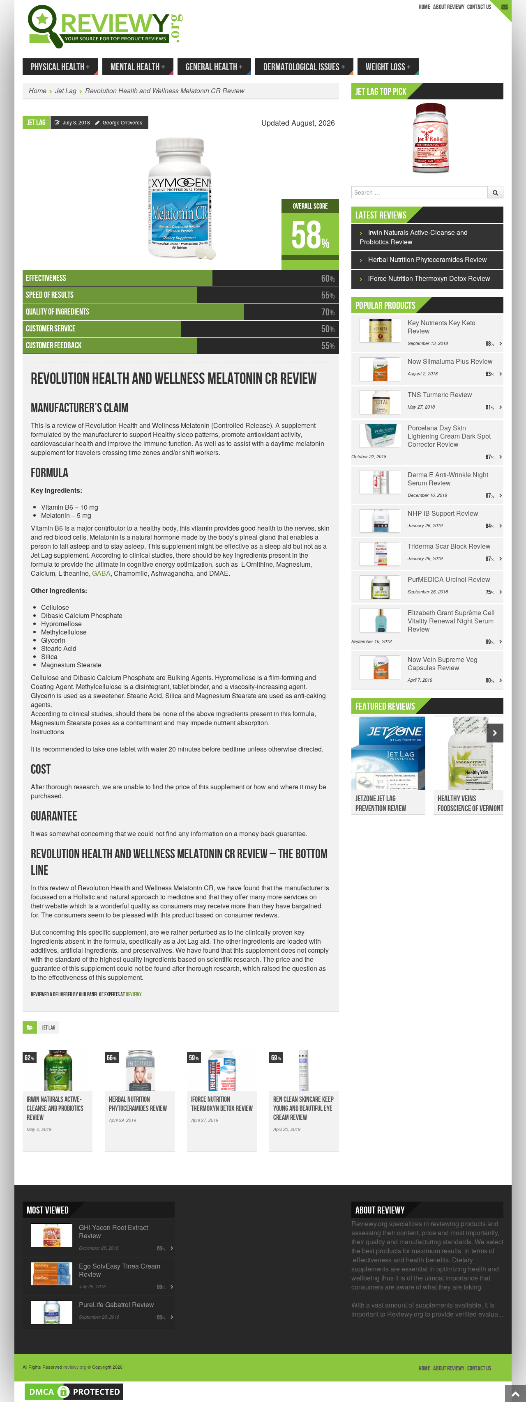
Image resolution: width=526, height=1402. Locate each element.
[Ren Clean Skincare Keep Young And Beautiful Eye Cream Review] (304, 1070)
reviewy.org (74, 1366)
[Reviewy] (105, 25)
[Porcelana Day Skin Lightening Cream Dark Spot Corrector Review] (379, 435)
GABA (101, 573)
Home (424, 7)
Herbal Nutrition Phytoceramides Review (138, 1104)
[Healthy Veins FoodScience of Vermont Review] (471, 758)
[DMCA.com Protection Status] (74, 1390)
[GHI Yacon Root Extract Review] (50, 1235)
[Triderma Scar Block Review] (379, 553)
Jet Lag (65, 90)
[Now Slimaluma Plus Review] (379, 369)
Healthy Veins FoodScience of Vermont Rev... (470, 808)
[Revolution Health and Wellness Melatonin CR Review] (181, 194)
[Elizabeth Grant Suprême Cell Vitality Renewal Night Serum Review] (379, 620)
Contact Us (479, 7)
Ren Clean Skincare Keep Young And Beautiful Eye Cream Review (303, 1108)
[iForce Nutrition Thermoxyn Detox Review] (222, 1070)
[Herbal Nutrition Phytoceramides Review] (140, 1070)
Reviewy (134, 994)
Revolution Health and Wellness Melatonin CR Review (165, 90)
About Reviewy (448, 7)
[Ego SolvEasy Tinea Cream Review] (50, 1273)
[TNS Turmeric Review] (379, 402)
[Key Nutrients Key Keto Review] (379, 330)
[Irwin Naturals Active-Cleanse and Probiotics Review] (57, 1070)
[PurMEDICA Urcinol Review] (379, 587)
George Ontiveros (122, 122)
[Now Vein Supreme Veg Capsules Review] (379, 667)
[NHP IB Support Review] (379, 521)
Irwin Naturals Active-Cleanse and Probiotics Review (55, 1108)
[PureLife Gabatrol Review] (50, 1312)
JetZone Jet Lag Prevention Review (380, 804)
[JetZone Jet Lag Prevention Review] (388, 758)
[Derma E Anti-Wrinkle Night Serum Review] (379, 482)
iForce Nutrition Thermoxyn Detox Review (222, 1104)
